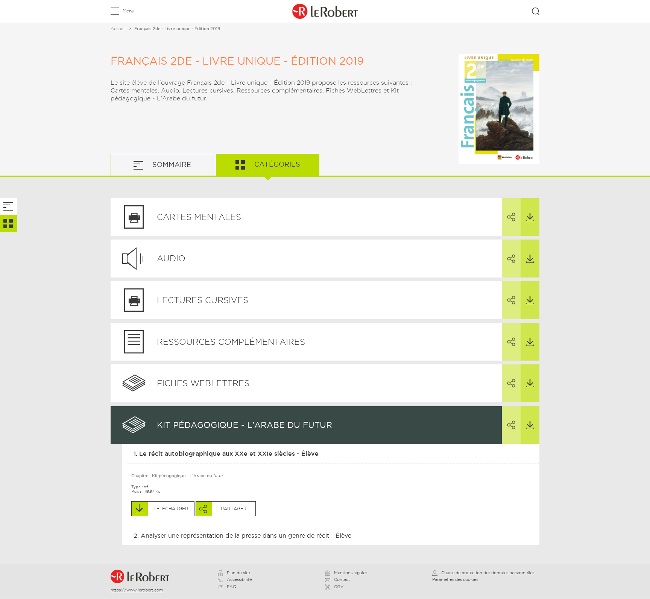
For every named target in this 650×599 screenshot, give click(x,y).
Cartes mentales (199, 216)
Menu (128, 10)
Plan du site (238, 572)
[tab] (8, 206)
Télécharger (530, 217)
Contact (342, 579)
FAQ (231, 586)
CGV (338, 586)
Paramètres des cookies (455, 579)
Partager (511, 217)
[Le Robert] (143, 576)
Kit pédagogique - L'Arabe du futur (244, 424)
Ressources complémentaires (231, 341)
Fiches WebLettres (203, 383)
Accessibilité (239, 579)
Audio (171, 258)
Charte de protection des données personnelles (487, 572)
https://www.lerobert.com (137, 590)
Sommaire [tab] (170, 164)
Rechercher (535, 11)
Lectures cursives (202, 300)
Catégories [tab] (276, 164)
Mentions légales (350, 572)
